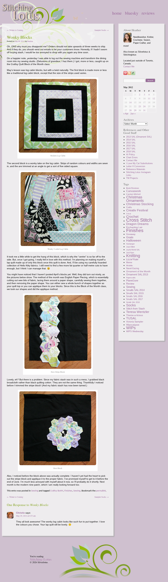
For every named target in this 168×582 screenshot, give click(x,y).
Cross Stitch (139, 220)
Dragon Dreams (137, 224)
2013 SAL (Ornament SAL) (139, 137)
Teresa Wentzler (137, 312)
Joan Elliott (130, 247)
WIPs (131, 328)
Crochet (132, 216)
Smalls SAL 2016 (134, 296)
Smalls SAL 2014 (135, 290)
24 (144, 106)
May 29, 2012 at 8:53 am (26, 515)
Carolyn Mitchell (133, 194)
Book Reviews (132, 188)
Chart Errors (132, 157)
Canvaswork (133, 191)
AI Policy (130, 154)
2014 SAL (131, 139)
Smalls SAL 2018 (133, 302)
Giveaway (131, 234)
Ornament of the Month (138, 271)
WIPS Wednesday (135, 331)
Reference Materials (135, 169)
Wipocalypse (132, 324)
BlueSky (131, 13)
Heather (30, 41)
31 (144, 110)
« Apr (125, 113)
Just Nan (130, 253)
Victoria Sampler (134, 321)
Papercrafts (131, 278)
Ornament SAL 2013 (137, 274)
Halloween (133, 240)
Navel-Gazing (132, 268)
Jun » (133, 113)
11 (149, 98)
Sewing (34, 491)
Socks (131, 305)
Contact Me (128, 66)
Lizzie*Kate (132, 259)
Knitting (133, 255)
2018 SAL (131, 151)
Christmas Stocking (140, 204)
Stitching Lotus (41, 559)
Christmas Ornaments (135, 199)
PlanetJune (132, 280)
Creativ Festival (137, 210)
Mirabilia (129, 265)
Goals (129, 237)
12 (154, 98)
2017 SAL (131, 148)
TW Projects (132, 178)
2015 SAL (131, 142)
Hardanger (130, 244)
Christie (20, 512)
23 (140, 106)
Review (130, 283)
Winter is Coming (15, 30)
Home (117, 13)
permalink (101, 491)
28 (130, 110)
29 (135, 110)
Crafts (129, 207)
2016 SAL (131, 145)
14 (130, 102)
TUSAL (131, 318)
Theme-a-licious (134, 315)
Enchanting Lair (134, 227)
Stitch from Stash (135, 308)
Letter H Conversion (135, 166)
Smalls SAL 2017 (134, 299)
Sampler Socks (101, 30)
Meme (129, 262)
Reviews (148, 13)
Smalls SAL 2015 (135, 293)
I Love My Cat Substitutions (139, 163)
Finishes (68, 491)
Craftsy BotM (56, 491)
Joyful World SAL (133, 250)
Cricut (128, 214)
